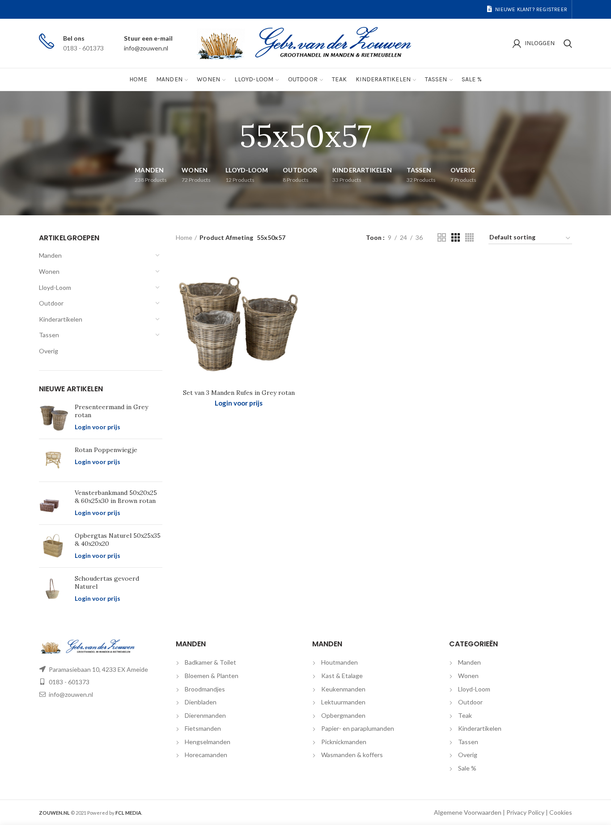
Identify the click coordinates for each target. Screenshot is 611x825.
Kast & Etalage (342, 675)
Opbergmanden (343, 715)
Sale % (467, 768)
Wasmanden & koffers (352, 754)
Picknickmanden (343, 741)
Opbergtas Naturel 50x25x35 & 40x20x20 (118, 540)
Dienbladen (200, 702)
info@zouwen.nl (146, 48)
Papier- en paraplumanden (357, 728)
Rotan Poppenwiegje (106, 450)
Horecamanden (206, 754)
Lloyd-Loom (55, 287)
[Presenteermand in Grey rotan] (53, 417)
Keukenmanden (343, 689)
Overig (48, 351)
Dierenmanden (205, 715)
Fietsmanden (203, 728)
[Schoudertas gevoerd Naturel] (53, 588)
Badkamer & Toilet (210, 662)
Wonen (49, 271)
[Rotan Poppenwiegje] (53, 460)
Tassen (49, 335)
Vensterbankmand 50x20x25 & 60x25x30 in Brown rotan (116, 497)
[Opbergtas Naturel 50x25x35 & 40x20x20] (53, 546)
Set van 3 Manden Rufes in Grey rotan (239, 393)
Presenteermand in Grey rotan (111, 411)
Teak (465, 715)
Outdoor (51, 303)
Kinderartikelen (60, 319)
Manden (50, 255)
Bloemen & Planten (211, 675)
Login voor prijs (97, 427)
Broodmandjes (205, 689)
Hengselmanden (207, 741)
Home (184, 237)
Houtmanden (339, 662)
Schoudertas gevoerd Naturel (107, 582)
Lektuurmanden (343, 702)
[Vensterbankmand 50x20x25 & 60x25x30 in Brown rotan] (53, 503)
